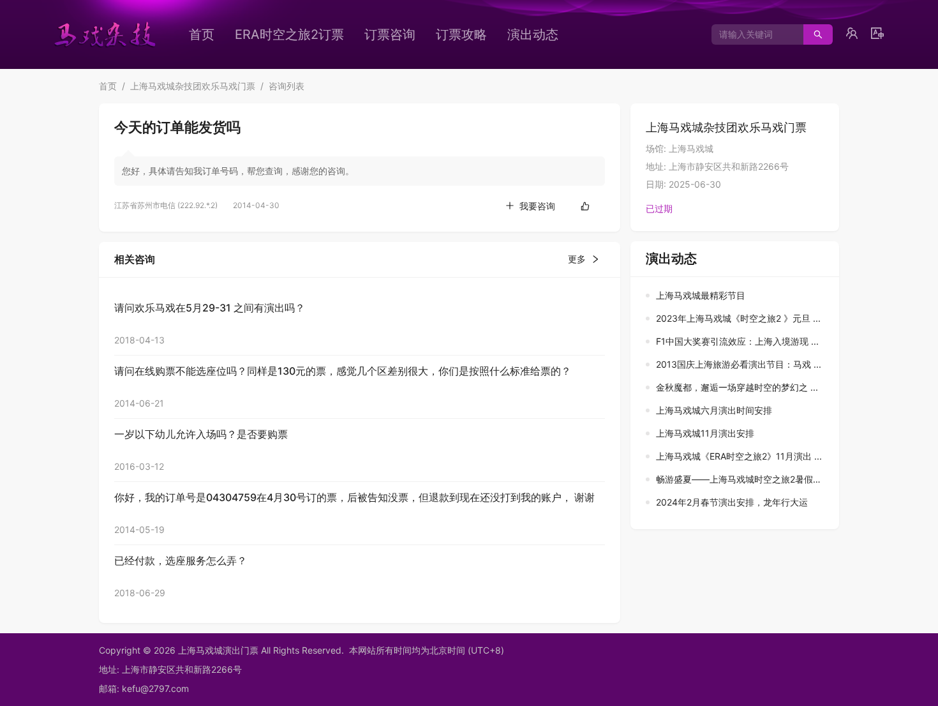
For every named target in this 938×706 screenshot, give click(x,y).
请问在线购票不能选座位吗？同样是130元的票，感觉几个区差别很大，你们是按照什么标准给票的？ (342, 370)
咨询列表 (286, 85)
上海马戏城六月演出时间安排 (714, 410)
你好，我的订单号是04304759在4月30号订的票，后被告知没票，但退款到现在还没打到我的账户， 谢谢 (354, 497)
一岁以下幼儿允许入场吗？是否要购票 (201, 434)
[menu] (396, 34)
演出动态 (532, 34)
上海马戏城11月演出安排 (705, 433)
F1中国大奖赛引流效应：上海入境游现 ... (737, 341)
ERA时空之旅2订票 (289, 34)
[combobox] (752, 34)
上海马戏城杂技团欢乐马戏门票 (192, 85)
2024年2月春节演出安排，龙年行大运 (732, 502)
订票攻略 (461, 34)
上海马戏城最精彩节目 (700, 295)
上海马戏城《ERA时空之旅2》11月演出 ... (739, 456)
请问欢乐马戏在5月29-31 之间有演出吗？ (209, 307)
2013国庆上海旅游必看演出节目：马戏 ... (738, 364)
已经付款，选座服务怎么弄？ (180, 560)
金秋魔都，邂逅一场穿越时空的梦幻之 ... (737, 387)
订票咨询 (389, 34)
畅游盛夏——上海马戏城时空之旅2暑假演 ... (744, 479)
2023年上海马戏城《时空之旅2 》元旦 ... (738, 318)
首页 (201, 34)
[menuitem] (202, 34)
